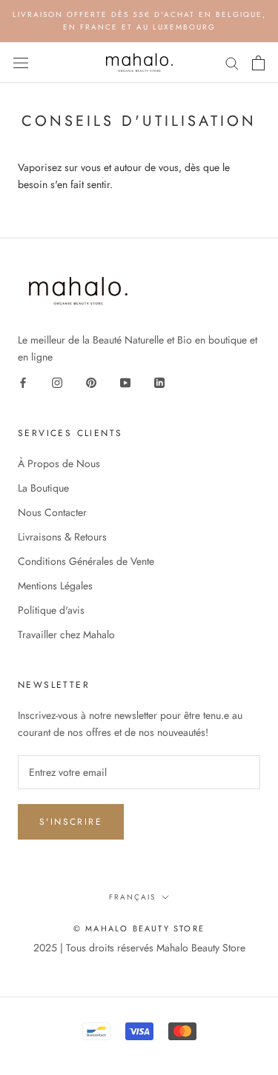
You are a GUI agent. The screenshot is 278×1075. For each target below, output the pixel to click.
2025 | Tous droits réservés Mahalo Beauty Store (139, 947)
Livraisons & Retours (62, 536)
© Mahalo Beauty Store (139, 928)
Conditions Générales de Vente (86, 561)
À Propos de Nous (59, 463)
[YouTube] (125, 382)
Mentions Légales (55, 585)
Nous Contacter (52, 512)
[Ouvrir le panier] (258, 63)
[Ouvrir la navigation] (20, 63)
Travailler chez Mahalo (66, 634)
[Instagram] (57, 382)
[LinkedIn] (159, 382)
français (132, 896)
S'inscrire (70, 821)
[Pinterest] (91, 382)
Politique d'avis (51, 610)
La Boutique (43, 487)
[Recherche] (232, 62)
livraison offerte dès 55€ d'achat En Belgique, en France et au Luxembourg (139, 21)
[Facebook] (23, 382)
